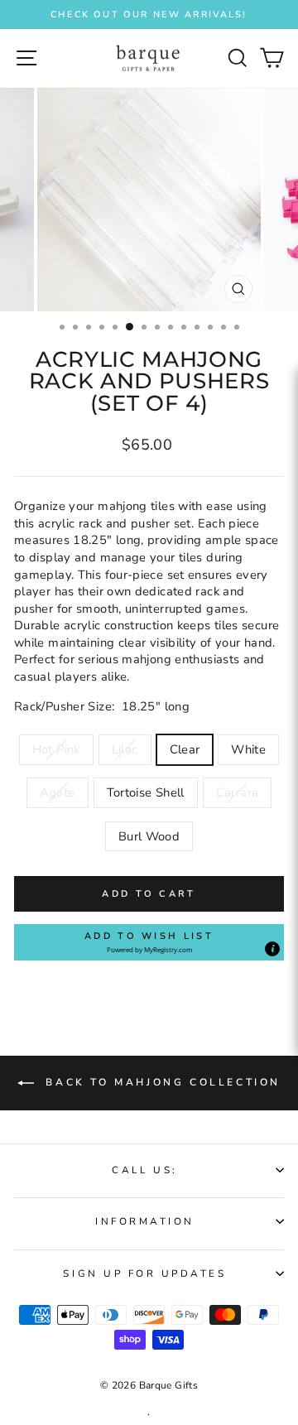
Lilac (125, 749)
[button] (149, 942)
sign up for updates (144, 1273)
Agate (57, 792)
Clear (185, 749)
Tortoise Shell (146, 792)
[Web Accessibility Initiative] (291, 655)
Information (145, 1221)
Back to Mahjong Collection (161, 1082)
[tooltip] (272, 948)
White (248, 749)
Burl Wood (149, 836)
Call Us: (144, 1170)
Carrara (237, 792)
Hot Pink (56, 749)
